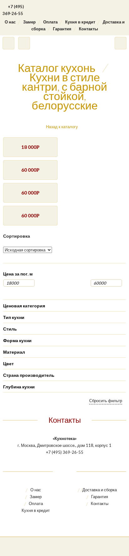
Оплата (50, 21)
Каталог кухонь (56, 67)
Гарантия (62, 28)
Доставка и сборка (99, 489)
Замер (29, 21)
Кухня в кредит (80, 21)
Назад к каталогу (62, 126)
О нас (10, 21)
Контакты (88, 28)
